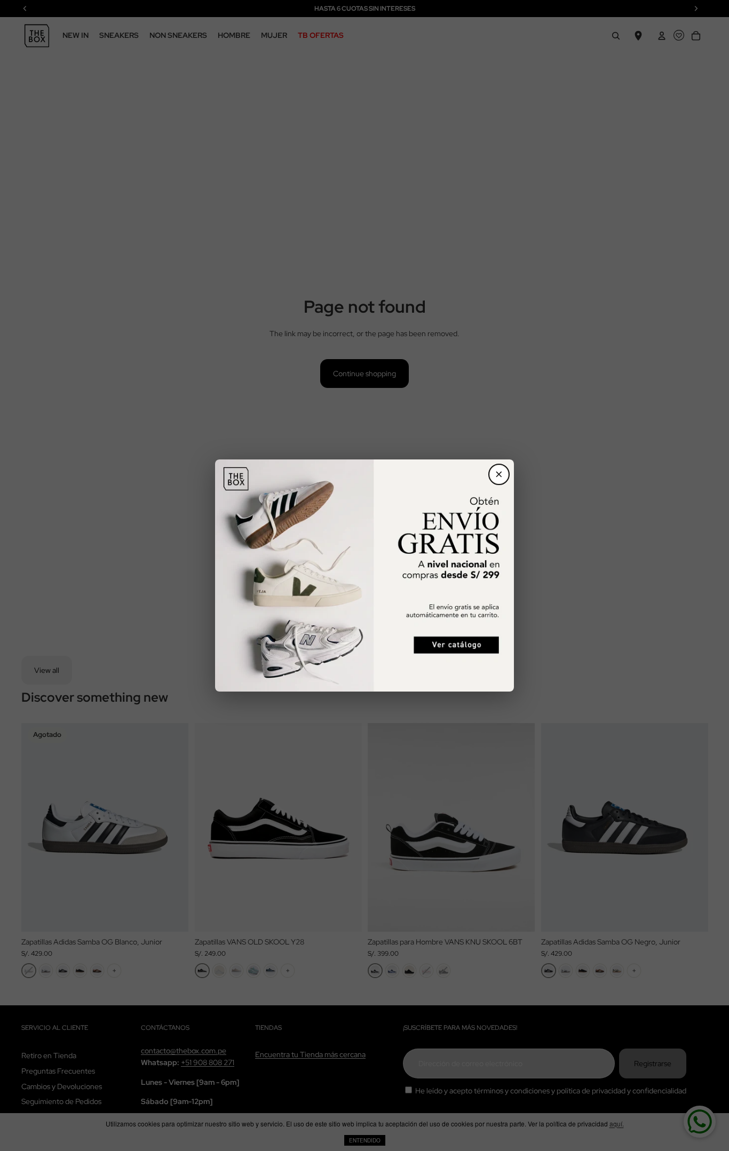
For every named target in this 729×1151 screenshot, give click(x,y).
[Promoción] (364, 575)
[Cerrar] (499, 474)
